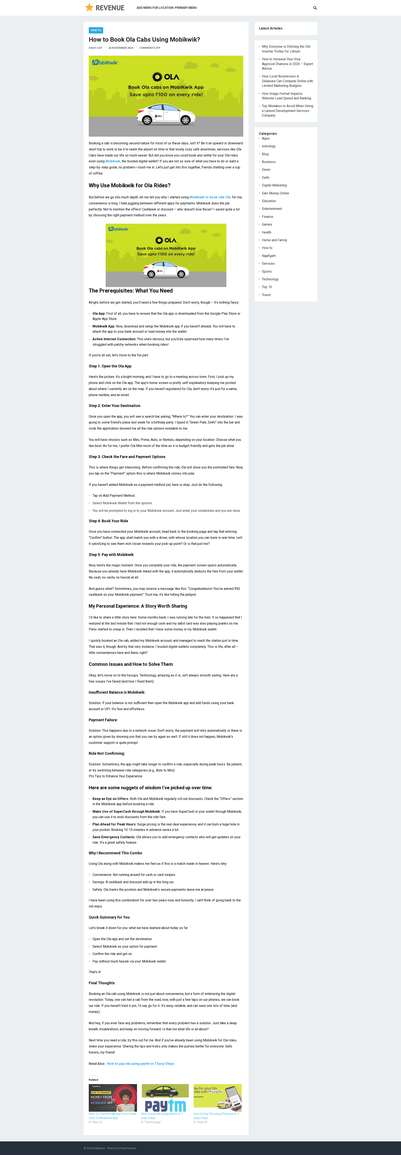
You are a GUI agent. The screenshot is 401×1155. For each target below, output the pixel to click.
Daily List (95, 47)
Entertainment (272, 209)
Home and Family (274, 240)
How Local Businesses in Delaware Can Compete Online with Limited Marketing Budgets (287, 81)
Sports (267, 271)
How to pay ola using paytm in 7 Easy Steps (140, 1064)
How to (96, 30)
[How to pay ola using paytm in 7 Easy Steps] (165, 1098)
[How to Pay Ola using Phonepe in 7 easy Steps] (218, 1098)
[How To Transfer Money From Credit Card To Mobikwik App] (113, 1098)
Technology (270, 279)
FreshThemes (127, 1148)
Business (269, 162)
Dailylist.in (99, 1148)
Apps (266, 138)
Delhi (265, 178)
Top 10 (267, 287)
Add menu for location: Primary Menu (167, 7)
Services (268, 264)
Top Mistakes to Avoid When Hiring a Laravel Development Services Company (287, 110)
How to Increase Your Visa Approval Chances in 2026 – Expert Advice (287, 64)
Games (267, 224)
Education (269, 201)
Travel (266, 295)
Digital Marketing (274, 185)
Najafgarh (269, 256)
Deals (266, 170)
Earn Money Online (275, 193)
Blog (265, 154)
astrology (269, 146)
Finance (267, 217)
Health (266, 232)
